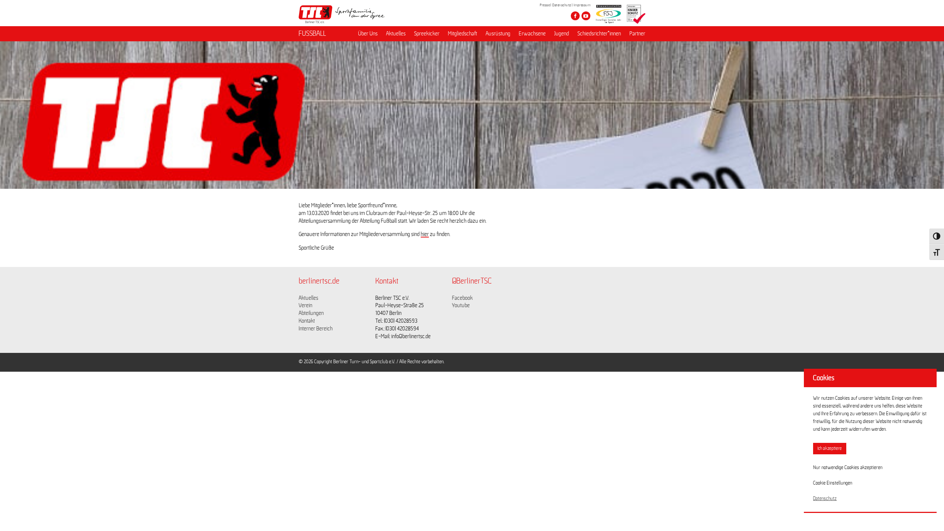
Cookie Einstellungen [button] (832, 483)
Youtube (461, 305)
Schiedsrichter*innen (599, 34)
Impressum (582, 5)
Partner (637, 34)
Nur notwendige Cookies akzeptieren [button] (847, 467)
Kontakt (307, 321)
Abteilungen (311, 313)
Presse (545, 5)
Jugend (561, 34)
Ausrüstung (498, 34)
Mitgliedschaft (462, 34)
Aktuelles (396, 34)
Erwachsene (532, 34)
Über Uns (368, 34)
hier (425, 234)
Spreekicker (427, 34)
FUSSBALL (312, 33)
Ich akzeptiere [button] (830, 448)
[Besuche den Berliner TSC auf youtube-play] (586, 15)
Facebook (462, 298)
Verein (305, 305)
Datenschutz (561, 5)
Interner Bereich (316, 329)
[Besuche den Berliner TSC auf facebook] (575, 15)
